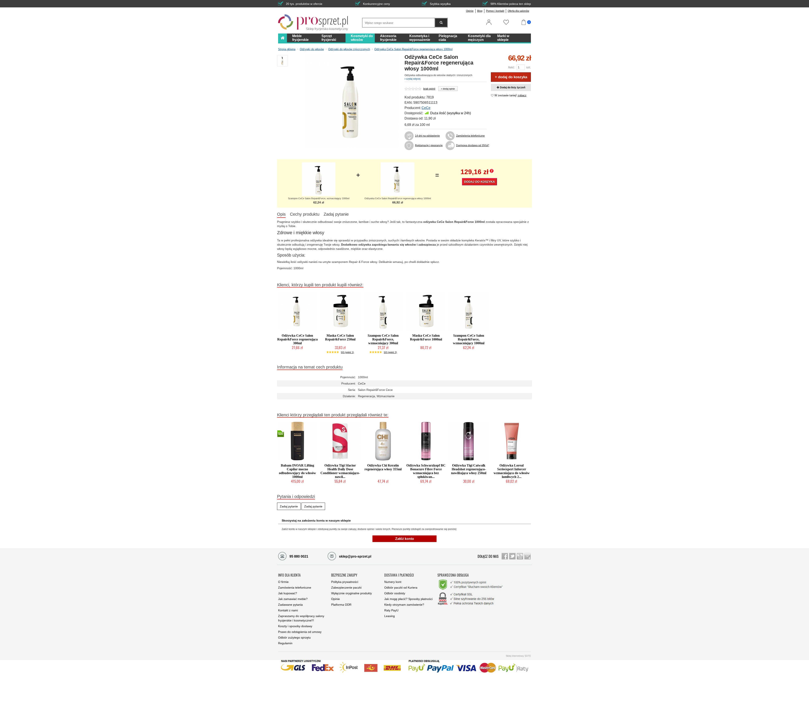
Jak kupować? (287, 593)
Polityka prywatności (344, 582)
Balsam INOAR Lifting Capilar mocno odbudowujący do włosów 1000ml (297, 471)
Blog (479, 10)
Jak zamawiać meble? (293, 599)
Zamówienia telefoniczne (470, 135)
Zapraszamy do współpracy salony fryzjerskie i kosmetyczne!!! (301, 618)
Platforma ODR (341, 604)
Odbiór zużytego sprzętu (294, 637)
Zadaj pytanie (336, 214)
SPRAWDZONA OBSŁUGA (453, 575)
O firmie (283, 582)
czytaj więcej (413, 78)
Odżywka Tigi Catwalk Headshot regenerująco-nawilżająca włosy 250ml (468, 469)
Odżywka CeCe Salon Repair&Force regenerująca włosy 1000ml (397, 198)
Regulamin (285, 643)
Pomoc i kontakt (495, 10)
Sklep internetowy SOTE (518, 656)
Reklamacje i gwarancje (429, 145)
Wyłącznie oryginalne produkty (351, 593)
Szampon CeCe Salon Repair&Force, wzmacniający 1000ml (318, 198)
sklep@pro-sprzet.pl (354, 556)
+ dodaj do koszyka (511, 77)
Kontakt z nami (288, 610)
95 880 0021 (298, 556)
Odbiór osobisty (394, 593)
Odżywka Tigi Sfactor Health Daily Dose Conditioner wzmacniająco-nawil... (340, 471)
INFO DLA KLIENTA (289, 575)
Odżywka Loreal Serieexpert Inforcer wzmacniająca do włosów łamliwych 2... (512, 471)
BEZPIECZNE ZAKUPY (344, 575)
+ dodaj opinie (448, 88)
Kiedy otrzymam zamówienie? (404, 604)
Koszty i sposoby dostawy (295, 626)
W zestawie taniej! (510, 95)
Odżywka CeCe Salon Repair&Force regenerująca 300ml (297, 339)
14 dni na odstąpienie (427, 135)
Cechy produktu (304, 214)
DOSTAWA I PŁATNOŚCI (399, 575)
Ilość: (511, 67)
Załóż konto (404, 539)
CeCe (426, 108)
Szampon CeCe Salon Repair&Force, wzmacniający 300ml (383, 339)
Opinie (470, 10)
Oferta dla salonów (518, 10)
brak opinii (429, 88)
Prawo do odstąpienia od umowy (299, 631)
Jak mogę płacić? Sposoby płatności (408, 599)
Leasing (389, 616)
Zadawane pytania (290, 604)
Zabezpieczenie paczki (346, 587)
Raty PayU (391, 610)
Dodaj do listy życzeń (512, 87)
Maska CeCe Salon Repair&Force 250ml (340, 337)
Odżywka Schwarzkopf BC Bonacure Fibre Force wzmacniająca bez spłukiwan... (426, 471)
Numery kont (392, 582)
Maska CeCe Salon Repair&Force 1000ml (426, 337)
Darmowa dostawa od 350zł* (471, 145)
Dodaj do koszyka (479, 181)
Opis (281, 214)
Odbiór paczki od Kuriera (400, 587)
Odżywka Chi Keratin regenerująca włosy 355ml (383, 467)
